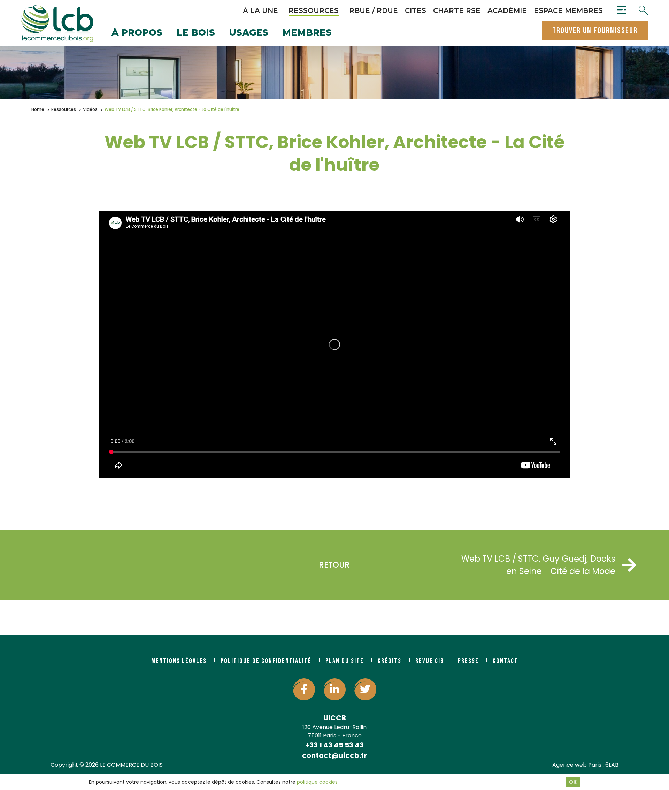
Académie (507, 10)
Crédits (389, 661)
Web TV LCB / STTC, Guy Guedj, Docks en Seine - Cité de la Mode (538, 565)
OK (573, 781)
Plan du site (344, 661)
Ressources (314, 10)
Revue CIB (429, 661)
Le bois (195, 33)
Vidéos (90, 109)
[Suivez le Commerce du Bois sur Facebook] (304, 689)
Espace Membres (568, 10)
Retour (334, 564)
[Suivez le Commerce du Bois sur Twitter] (365, 689)
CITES (415, 10)
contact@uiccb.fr (334, 755)
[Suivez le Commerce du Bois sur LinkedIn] (335, 689)
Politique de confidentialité (266, 661)
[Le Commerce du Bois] (57, 23)
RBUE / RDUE (373, 10)
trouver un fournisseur (595, 30)
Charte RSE (456, 10)
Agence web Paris (576, 765)
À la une (260, 10)
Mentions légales (179, 661)
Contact (505, 661)
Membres (307, 33)
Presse (468, 661)
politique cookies (317, 781)
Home (37, 109)
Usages (248, 33)
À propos (137, 33)
